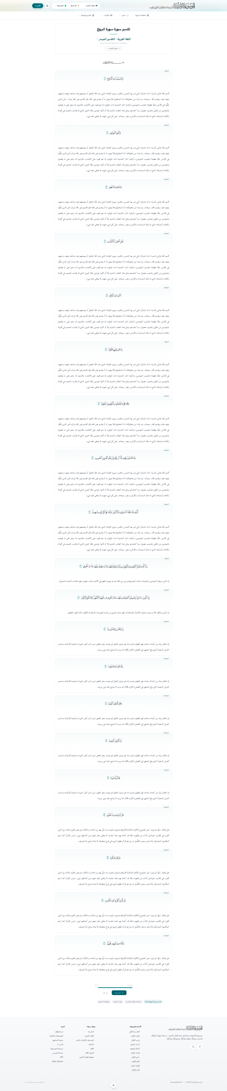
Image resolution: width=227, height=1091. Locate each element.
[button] (124, 15)
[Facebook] (199, 1046)
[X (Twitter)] (193, 1046)
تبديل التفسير (113, 48)
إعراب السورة (118, 1001)
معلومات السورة (104, 1001)
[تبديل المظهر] (47, 5)
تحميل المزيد (118, 992)
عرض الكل (105, 992)
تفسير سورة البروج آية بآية (153, 1001)
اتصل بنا (37, 5)
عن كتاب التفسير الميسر (133, 1001)
